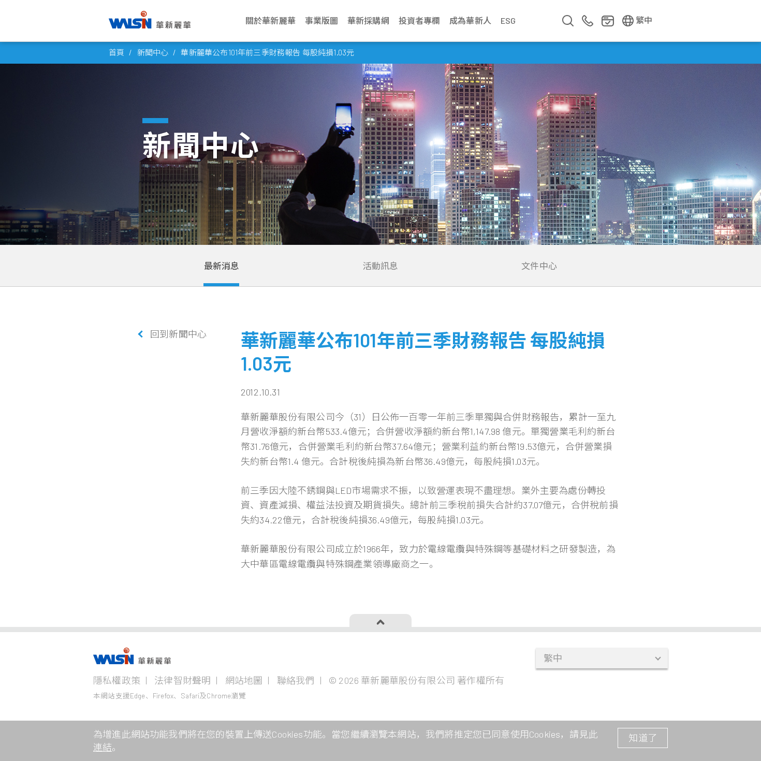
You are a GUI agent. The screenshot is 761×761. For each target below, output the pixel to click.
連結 (102, 747)
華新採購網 (368, 20)
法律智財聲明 (182, 680)
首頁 (116, 52)
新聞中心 (153, 52)
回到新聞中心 (178, 334)
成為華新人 (470, 20)
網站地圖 (244, 680)
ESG (508, 20)
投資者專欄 (420, 20)
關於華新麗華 (270, 20)
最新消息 (222, 265)
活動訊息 (381, 265)
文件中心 (539, 265)
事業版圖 (322, 20)
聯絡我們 (296, 680)
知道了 (642, 737)
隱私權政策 (116, 680)
